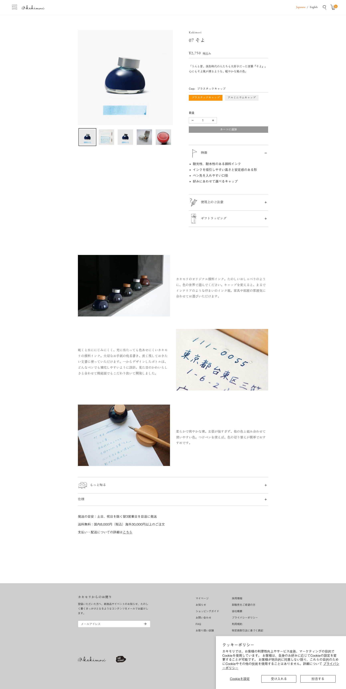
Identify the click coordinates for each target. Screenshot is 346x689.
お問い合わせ (203, 617)
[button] (334, 7)
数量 (191, 113)
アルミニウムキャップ (242, 97)
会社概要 (237, 611)
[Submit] (145, 624)
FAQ (198, 624)
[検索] (324, 7)
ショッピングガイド (207, 611)
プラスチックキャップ (206, 97)
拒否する (318, 678)
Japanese (300, 7)
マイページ (202, 598)
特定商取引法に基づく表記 (247, 630)
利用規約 (237, 624)
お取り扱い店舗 (205, 630)
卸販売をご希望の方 (243, 605)
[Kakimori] (33, 7)
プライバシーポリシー (245, 617)
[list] (125, 77)
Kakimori (195, 32)
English (314, 7)
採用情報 (237, 598)
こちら (127, 532)
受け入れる (279, 678)
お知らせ (201, 605)
